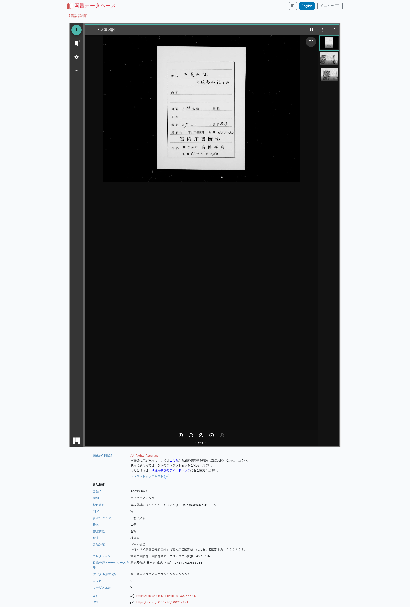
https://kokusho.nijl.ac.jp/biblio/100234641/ (166, 596)
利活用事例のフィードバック (170, 470)
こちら (173, 460)
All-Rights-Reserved (144, 455)
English (307, 6)
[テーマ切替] (293, 6)
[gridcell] (91, 5)
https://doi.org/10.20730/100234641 (162, 602)
